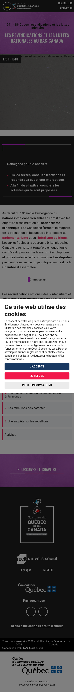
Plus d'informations (37, 385)
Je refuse (37, 375)
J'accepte (37, 366)
